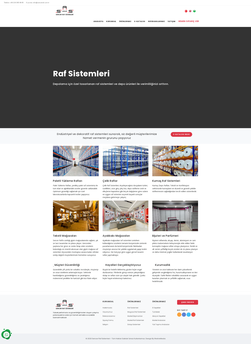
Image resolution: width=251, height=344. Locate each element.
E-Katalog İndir (181, 134)
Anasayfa (98, 21)
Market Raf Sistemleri (135, 320)
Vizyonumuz (107, 312)
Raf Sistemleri (132, 308)
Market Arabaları (158, 320)
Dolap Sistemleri (133, 324)
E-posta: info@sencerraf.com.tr (37, 3)
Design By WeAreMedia (156, 338)
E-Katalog (139, 21)
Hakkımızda (107, 308)
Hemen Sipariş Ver (188, 21)
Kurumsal (111, 21)
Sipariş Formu (108, 320)
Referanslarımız (156, 21)
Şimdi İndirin (187, 302)
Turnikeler (156, 312)
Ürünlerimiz (125, 21)
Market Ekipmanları (134, 316)
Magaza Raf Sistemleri (136, 312)
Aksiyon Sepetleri (159, 316)
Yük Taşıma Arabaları (160, 324)
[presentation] (2, 77)
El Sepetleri (156, 308)
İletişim (171, 21)
